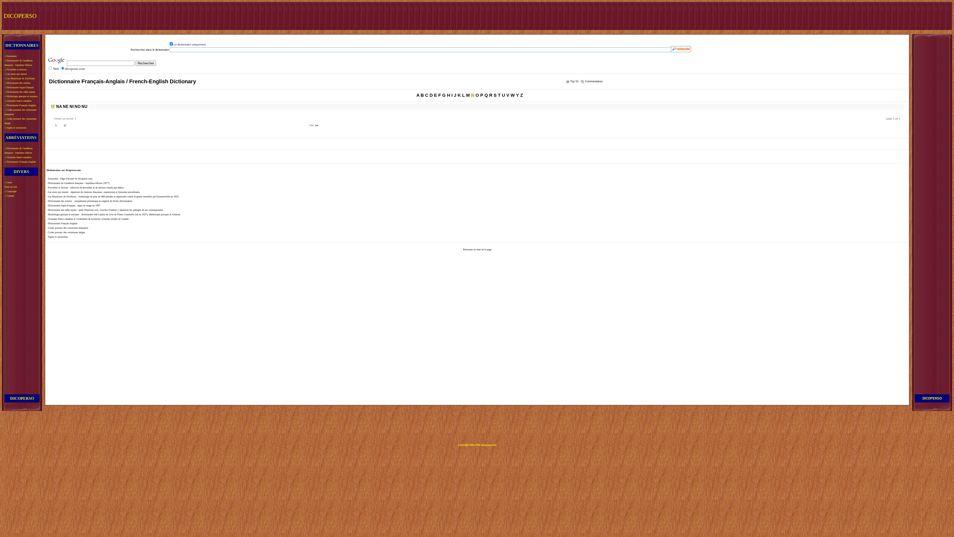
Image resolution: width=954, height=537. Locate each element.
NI (72, 106)
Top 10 (574, 81)
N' (53, 106)
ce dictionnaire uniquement (190, 44)
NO (77, 106)
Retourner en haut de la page (477, 249)
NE (66, 106)
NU (84, 106)
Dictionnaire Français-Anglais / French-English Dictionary (122, 81)
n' (65, 125)
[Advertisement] (858, 15)
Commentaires (594, 81)
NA (59, 106)
